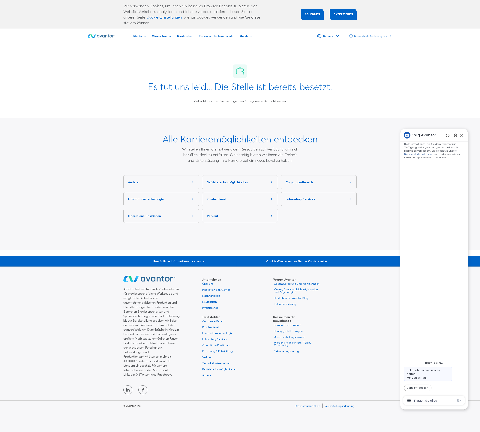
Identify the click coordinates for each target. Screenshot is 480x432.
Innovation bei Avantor (216, 289)
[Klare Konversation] (447, 135)
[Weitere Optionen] (409, 400)
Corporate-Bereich (213, 321)
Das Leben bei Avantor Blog (291, 298)
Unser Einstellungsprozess (289, 337)
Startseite (139, 35)
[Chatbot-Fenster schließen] (461, 135)
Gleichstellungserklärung (339, 406)
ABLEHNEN (312, 14)
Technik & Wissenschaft (216, 363)
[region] (434, 267)
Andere (206, 375)
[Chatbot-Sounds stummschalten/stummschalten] (455, 135)
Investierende (210, 307)
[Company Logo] (101, 35)
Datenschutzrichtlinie (307, 406)
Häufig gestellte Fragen (288, 331)
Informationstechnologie (217, 333)
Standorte (245, 35)
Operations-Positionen (216, 345)
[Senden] (459, 400)
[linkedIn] (127, 389)
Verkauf (207, 357)
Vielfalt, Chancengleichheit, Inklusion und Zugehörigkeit (296, 291)
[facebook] (142, 389)
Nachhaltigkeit (211, 295)
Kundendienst (210, 327)
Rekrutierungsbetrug (286, 351)
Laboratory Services (214, 339)
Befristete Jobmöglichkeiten (219, 369)
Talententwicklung (285, 304)
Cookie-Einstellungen (164, 17)
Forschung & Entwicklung (217, 351)
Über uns (207, 283)
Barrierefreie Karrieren (287, 325)
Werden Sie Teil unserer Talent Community (292, 344)
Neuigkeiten (209, 301)
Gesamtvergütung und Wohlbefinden (297, 283)
